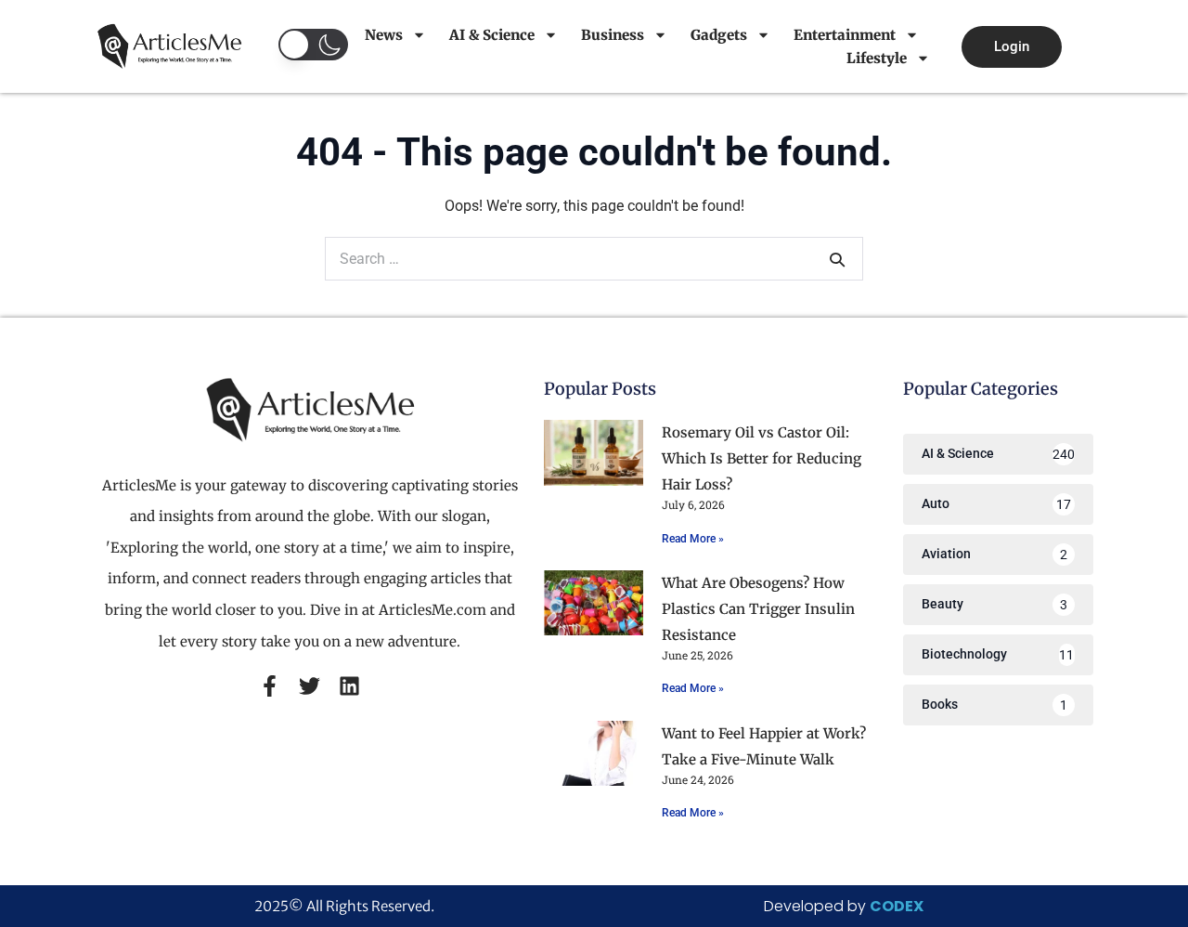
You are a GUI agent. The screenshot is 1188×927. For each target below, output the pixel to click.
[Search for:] (594, 259)
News (384, 35)
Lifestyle (876, 58)
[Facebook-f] (269, 686)
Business (612, 35)
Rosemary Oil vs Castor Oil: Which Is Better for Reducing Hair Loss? (761, 458)
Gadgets (719, 35)
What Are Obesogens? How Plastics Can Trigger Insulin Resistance (758, 609)
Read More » (693, 538)
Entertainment (845, 35)
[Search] (837, 259)
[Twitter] (309, 686)
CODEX (896, 906)
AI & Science (492, 35)
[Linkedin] (349, 686)
